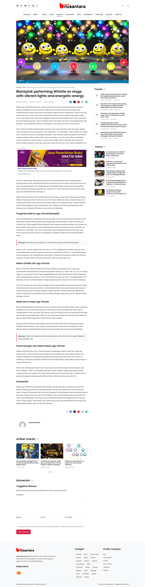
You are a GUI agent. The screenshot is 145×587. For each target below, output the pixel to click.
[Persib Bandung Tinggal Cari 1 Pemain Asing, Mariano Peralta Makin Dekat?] (27, 457)
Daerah (86, 557)
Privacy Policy (107, 564)
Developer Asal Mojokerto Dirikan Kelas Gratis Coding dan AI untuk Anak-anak (113, 115)
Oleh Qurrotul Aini (21, 102)
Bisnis (51, 14)
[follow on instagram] (21, 6)
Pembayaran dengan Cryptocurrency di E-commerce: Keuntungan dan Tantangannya (116, 192)
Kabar (35, 14)
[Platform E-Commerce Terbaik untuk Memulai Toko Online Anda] (100, 166)
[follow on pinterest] (33, 6)
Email (43, 517)
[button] (123, 6)
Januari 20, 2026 (36, 102)
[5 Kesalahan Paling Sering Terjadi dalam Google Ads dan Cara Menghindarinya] (100, 175)
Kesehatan (69, 14)
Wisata (87, 577)
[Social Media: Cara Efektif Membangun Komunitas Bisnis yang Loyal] (100, 156)
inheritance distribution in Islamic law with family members (74, 463)
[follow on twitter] (29, 6)
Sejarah (94, 574)
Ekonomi (78, 561)
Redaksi (105, 570)
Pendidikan (88, 14)
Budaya (78, 557)
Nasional (79, 570)
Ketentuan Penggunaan (106, 584)
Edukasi (93, 557)
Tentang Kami (107, 557)
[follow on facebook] (17, 6)
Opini (79, 14)
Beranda (26, 14)
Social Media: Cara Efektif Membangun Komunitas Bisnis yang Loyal (115, 153)
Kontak (105, 561)
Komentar (20, 495)
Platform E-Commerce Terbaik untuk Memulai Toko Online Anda (116, 163)
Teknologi (99, 14)
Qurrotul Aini (34, 422)
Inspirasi (118, 14)
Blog (24, 87)
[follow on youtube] (25, 6)
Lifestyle (109, 14)
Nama (19, 517)
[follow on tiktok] (37, 6)
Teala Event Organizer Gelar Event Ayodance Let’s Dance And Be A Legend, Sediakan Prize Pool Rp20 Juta (51, 464)
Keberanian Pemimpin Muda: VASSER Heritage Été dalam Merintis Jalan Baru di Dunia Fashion (114, 96)
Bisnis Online (94, 554)
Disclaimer (106, 567)
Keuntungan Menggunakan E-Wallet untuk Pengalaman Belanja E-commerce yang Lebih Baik (116, 183)
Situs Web (68, 517)
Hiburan (60, 14)
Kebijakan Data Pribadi (122, 584)
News (44, 14)
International (80, 564)
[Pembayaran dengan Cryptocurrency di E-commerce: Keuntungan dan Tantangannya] (100, 194)
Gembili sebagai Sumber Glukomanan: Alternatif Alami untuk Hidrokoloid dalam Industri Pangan (114, 124)
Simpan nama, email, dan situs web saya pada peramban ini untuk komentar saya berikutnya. (51, 527)
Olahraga (93, 570)
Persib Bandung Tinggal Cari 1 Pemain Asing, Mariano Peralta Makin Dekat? (52, 243)
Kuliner (87, 567)
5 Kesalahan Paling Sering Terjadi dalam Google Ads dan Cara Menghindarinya (115, 173)
